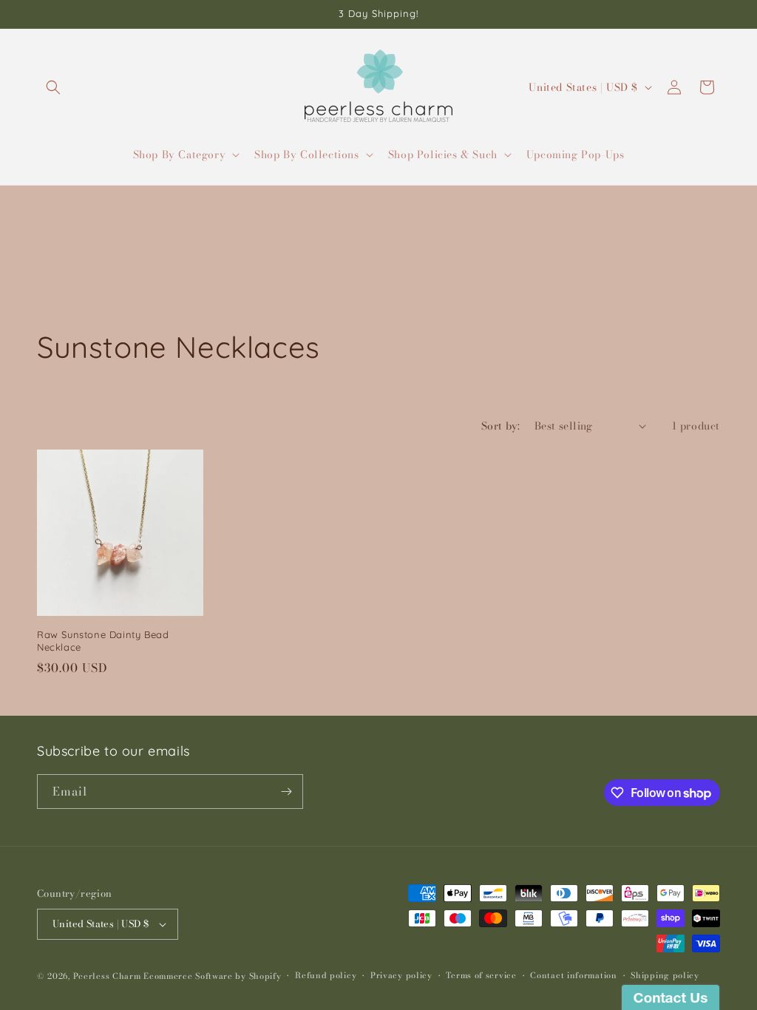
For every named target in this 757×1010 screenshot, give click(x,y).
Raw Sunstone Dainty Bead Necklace (103, 640)
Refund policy (325, 975)
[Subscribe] (286, 791)
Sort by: (500, 426)
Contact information (573, 975)
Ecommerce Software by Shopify (212, 976)
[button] (53, 87)
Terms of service (481, 975)
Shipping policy (665, 975)
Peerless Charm (107, 976)
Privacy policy (401, 975)
